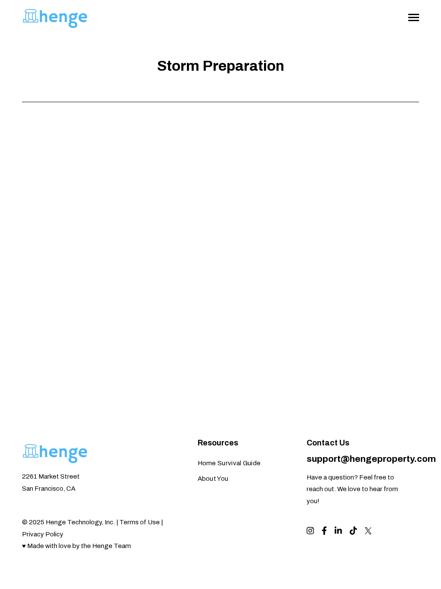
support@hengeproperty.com (371, 459)
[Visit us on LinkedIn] (338, 530)
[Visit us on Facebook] (324, 530)
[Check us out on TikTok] (353, 530)
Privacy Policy (42, 534)
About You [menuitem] (213, 478)
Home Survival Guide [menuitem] (229, 463)
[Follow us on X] (368, 530)
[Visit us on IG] (310, 530)
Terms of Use (139, 522)
